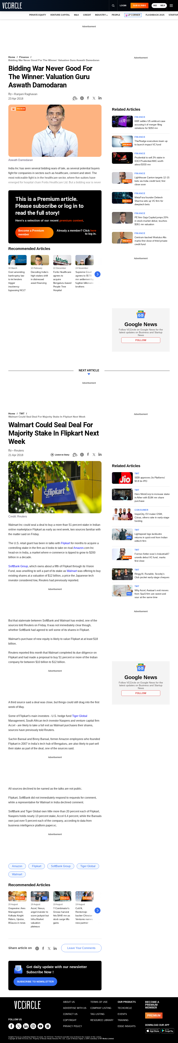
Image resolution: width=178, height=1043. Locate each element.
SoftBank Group (18, 566)
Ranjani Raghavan (25, 94)
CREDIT (87, 15)
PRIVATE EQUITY (37, 15)
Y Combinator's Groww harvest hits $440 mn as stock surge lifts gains (61, 915)
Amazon (78, 547)
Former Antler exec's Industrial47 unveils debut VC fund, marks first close (152, 557)
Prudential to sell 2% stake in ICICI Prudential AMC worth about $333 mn (150, 161)
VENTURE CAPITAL (60, 15)
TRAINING (123, 1020)
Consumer (142, 510)
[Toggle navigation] (171, 5)
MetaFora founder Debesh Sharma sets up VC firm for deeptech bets (149, 201)
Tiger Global (79, 715)
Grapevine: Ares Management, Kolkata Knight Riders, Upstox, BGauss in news (16, 915)
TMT (22, 413)
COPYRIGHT (69, 1020)
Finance (24, 57)
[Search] (113, 5)
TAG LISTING (97, 1014)
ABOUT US (69, 1002)
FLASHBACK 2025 (155, 15)
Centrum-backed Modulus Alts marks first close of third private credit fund (151, 241)
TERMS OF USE (99, 1002)
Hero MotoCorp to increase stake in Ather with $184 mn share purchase (152, 497)
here (93, 230)
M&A (76, 15)
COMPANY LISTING (100, 1008)
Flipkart (65, 543)
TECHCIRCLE (125, 1008)
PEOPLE (116, 15)
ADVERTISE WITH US (74, 1008)
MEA (162, 5)
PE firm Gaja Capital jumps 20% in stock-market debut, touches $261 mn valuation (151, 221)
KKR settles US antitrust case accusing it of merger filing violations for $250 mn (150, 124)
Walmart (72, 570)
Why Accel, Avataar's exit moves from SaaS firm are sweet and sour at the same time (151, 594)
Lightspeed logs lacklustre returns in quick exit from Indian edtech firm (151, 537)
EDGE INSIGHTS (127, 1026)
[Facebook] (88, 98)
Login (123, 5)
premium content (71, 220)
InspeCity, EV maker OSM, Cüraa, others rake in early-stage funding (152, 517)
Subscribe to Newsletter (35, 981)
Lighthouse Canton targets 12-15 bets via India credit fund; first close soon (152, 181)
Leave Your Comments (81, 948)
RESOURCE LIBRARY (102, 1020)
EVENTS (122, 1014)
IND (155, 5)
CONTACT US (70, 1014)
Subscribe (139, 5)
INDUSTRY (100, 15)
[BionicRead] (75, 98)
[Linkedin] (100, 98)
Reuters (19, 450)
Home (11, 57)
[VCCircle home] (12, 5)
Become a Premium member (31, 232)
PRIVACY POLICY (72, 1026)
